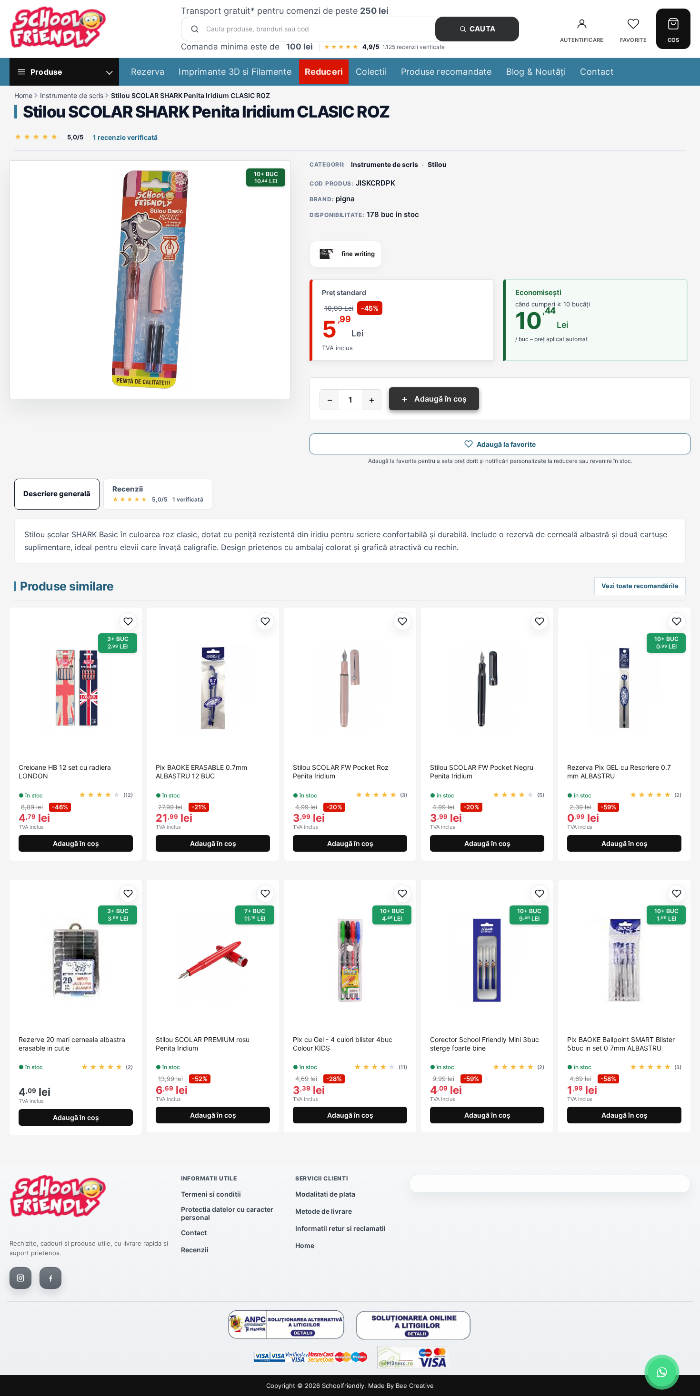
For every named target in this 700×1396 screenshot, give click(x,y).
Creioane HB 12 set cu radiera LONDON (65, 771)
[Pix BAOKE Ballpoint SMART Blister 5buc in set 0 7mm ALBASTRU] (624, 960)
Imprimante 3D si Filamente (235, 72)
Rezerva (147, 72)
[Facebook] (50, 1278)
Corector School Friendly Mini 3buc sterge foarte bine (484, 1043)
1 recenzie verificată (125, 137)
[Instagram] (20, 1278)
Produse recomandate (446, 72)
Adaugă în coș (434, 398)
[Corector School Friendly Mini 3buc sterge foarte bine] (487, 960)
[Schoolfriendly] (58, 1198)
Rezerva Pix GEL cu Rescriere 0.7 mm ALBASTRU (619, 771)
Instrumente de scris (71, 95)
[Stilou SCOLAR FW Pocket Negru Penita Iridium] (487, 688)
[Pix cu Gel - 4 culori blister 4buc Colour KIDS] (350, 960)
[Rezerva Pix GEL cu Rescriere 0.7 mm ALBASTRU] (624, 688)
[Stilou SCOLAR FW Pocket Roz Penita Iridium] (350, 688)
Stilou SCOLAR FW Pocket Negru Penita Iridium (481, 771)
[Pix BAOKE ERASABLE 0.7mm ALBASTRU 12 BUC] (213, 688)
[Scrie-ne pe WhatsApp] (662, 1372)
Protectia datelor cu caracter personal (227, 1213)
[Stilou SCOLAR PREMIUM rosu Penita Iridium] (213, 960)
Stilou (437, 164)
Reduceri (324, 72)
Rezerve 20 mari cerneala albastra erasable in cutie (72, 1043)
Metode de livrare (323, 1211)
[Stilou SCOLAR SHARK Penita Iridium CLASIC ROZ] (150, 279)
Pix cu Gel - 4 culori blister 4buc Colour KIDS (342, 1043)
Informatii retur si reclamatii (340, 1228)
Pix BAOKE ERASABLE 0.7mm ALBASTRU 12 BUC (201, 771)
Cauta (483, 28)
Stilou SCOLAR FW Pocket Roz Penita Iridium (341, 771)
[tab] (57, 494)
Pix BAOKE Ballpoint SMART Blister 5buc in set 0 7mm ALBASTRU (621, 1043)
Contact (596, 72)
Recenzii (195, 1250)
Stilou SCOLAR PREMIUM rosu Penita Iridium (203, 1043)
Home (23, 95)
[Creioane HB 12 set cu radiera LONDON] (76, 688)
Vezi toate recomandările (640, 586)
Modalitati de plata (325, 1194)
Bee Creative (415, 1385)
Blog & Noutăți (536, 72)
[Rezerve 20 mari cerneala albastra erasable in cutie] (76, 960)
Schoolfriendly (343, 1385)
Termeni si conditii (211, 1194)
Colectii (371, 72)
